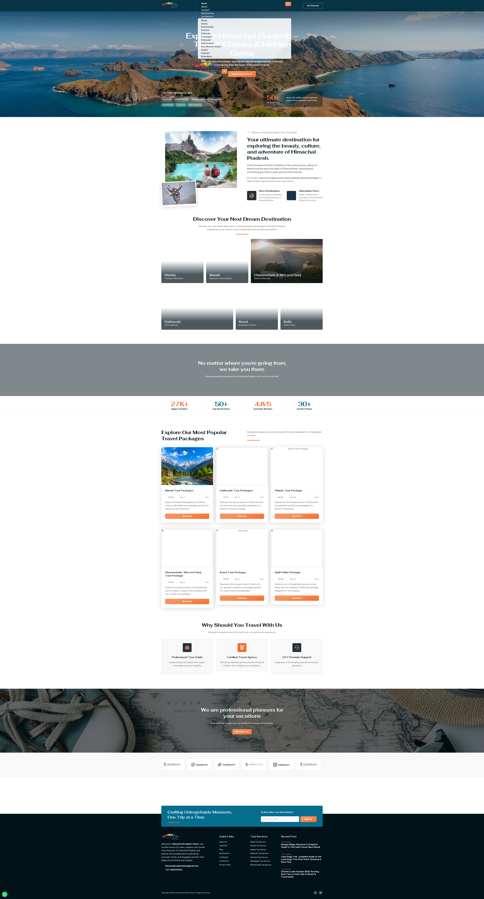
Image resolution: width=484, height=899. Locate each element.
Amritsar (205, 30)
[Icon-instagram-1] (320, 893)
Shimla (204, 24)
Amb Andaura (207, 43)
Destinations (207, 13)
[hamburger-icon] (288, 4)
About (204, 7)
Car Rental (206, 16)
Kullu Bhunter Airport (211, 46)
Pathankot (206, 40)
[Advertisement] (75, 795)
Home (204, 3)
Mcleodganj (206, 56)
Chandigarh (206, 37)
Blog (203, 60)
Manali (204, 20)
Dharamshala (207, 27)
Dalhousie (205, 33)
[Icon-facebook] (315, 893)
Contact (205, 10)
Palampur (205, 53)
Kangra (204, 50)
